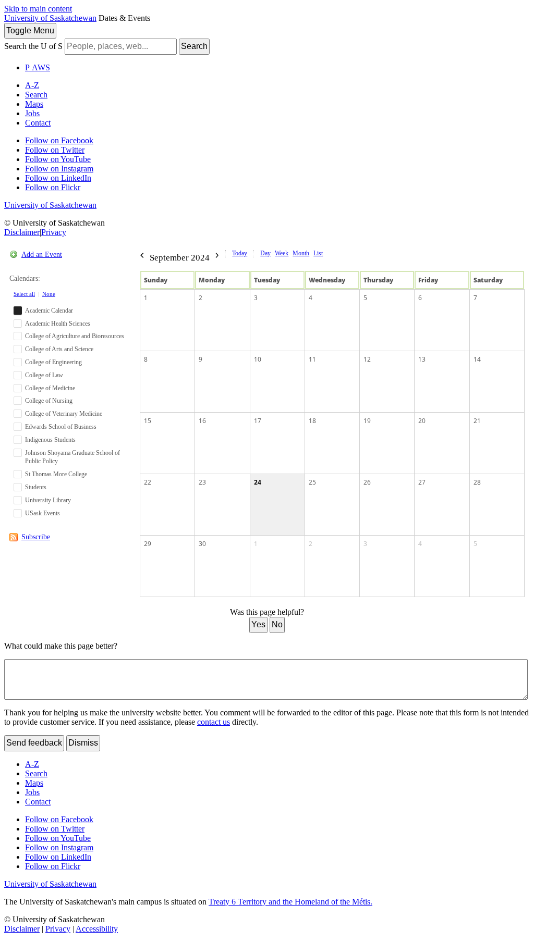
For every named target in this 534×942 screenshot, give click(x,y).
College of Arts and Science (59, 349)
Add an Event (41, 254)
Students (35, 487)
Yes (258, 624)
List (318, 253)
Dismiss (83, 742)
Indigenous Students (50, 439)
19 (367, 420)
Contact (38, 122)
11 (312, 359)
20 (422, 420)
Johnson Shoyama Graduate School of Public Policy (72, 457)
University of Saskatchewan (50, 18)
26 (367, 482)
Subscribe (35, 537)
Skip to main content (38, 8)
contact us (213, 721)
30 (202, 543)
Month (301, 253)
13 (422, 359)
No (277, 624)
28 (477, 482)
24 (257, 482)
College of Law (44, 375)
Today (239, 253)
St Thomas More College (56, 474)
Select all (24, 294)
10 (257, 359)
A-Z (32, 85)
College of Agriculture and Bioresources (74, 336)
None (48, 294)
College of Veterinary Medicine (63, 413)
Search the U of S (33, 46)
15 (147, 420)
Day (265, 253)
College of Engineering (53, 362)
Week (281, 253)
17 (257, 420)
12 (367, 359)
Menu (30, 30)
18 (312, 420)
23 (202, 482)
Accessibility (97, 928)
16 (202, 420)
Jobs (32, 113)
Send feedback (34, 742)
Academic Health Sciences (57, 323)
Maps (34, 104)
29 (147, 543)
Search (194, 46)
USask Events (42, 513)
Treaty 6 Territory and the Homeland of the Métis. (290, 901)
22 (147, 482)
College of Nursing (48, 400)
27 (422, 482)
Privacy (53, 232)
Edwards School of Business (60, 426)
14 (477, 359)
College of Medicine (50, 388)
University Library (48, 500)
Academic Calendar (49, 310)
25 (312, 482)
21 (477, 420)
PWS (37, 67)
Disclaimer (22, 232)
